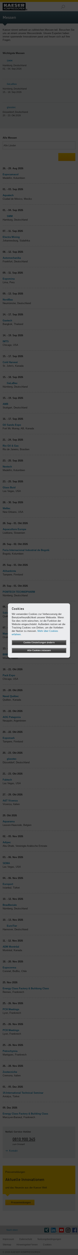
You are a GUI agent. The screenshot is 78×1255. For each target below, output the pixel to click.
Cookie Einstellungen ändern (39, 642)
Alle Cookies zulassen (39, 650)
